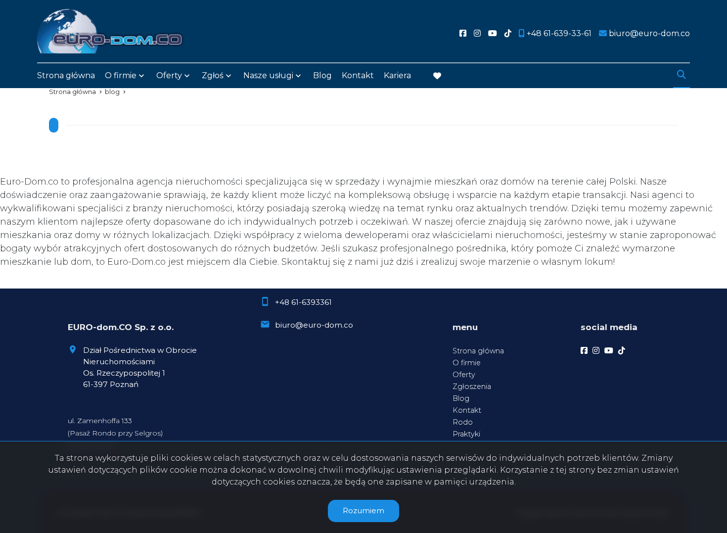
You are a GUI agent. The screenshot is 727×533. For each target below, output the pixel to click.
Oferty (169, 75)
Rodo (463, 422)
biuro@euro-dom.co (314, 325)
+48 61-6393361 (303, 302)
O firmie (467, 362)
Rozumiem (363, 510)
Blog (322, 75)
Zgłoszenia (472, 386)
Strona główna (66, 75)
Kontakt (358, 75)
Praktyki (466, 434)
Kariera (397, 75)
